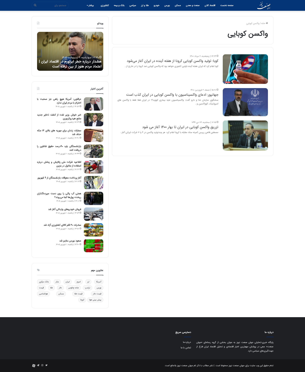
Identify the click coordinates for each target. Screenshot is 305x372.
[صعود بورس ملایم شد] (93, 245)
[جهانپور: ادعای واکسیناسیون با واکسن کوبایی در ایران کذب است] (245, 102)
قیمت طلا (78, 293)
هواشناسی (43, 293)
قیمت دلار (97, 293)
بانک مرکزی (44, 281)
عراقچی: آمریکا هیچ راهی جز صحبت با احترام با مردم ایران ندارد (59, 101)
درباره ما (187, 342)
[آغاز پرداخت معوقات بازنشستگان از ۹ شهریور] (93, 182)
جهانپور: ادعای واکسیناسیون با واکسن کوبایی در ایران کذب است (172, 94)
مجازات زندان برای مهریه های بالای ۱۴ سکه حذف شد (59, 132)
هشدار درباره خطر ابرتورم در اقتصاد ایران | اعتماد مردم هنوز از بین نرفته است (70, 64)
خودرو (156, 5)
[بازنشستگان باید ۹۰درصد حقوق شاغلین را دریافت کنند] (93, 151)
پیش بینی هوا (95, 299)
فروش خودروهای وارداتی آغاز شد (64, 209)
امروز (79, 281)
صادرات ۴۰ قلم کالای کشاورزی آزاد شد (62, 225)
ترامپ (87, 287)
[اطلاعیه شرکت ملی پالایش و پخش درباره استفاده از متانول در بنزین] (93, 167)
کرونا (82, 299)
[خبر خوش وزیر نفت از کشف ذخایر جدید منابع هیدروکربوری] (93, 119)
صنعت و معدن (193, 5)
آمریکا (98, 281)
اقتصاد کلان (210, 5)
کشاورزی (105, 5)
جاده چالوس (73, 287)
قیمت (41, 287)
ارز (88, 281)
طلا (51, 287)
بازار (57, 281)
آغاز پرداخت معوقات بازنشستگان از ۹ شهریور (59, 178)
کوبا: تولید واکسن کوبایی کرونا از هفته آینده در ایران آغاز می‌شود (172, 61)
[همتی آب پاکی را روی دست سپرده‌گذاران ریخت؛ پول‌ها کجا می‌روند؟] (93, 198)
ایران (67, 281)
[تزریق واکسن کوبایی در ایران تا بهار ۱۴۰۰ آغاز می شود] (245, 135)
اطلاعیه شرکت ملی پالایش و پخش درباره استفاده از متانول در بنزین (59, 164)
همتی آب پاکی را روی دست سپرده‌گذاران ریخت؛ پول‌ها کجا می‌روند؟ (59, 195)
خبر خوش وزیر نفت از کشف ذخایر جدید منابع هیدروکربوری (59, 116)
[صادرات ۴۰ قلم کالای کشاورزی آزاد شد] (93, 230)
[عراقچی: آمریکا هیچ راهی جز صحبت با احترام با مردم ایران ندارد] (93, 104)
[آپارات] (34, 366)
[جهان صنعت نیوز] (264, 5)
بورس (167, 5)
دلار (60, 287)
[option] (70, 51)
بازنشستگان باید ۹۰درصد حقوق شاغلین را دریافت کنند (59, 148)
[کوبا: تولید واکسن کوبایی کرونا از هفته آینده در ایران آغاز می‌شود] (245, 69)
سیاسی (132, 5)
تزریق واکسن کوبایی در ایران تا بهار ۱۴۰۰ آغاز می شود (180, 127)
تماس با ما (186, 348)
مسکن (178, 5)
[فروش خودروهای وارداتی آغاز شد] (93, 214)
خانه (263, 23)
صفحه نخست (227, 5)
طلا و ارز (145, 5)
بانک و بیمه (119, 5)
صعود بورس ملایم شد (70, 241)
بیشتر (91, 5)
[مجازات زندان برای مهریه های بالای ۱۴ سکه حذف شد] (93, 135)
